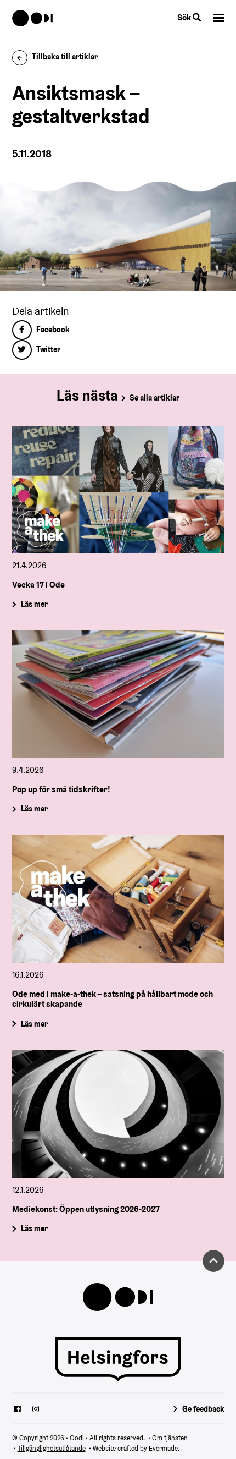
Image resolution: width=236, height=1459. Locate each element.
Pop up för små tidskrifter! (61, 789)
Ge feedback (203, 1409)
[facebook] (17, 1410)
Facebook (52, 329)
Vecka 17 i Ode (38, 584)
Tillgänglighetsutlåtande (52, 1448)
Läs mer (33, 604)
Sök (185, 17)
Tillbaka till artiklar (65, 57)
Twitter (47, 349)
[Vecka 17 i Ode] (118, 489)
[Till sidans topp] (213, 1261)
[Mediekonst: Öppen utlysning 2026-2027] (118, 1114)
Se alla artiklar (154, 398)
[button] (218, 18)
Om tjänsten (170, 1438)
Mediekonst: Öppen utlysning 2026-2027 (86, 1209)
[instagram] (35, 1410)
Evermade (163, 1448)
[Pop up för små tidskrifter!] (118, 694)
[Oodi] (32, 18)
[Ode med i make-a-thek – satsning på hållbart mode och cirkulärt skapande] (118, 899)
